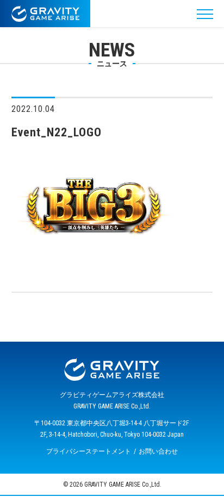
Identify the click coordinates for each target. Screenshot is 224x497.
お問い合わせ (158, 451)
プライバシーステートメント (88, 451)
